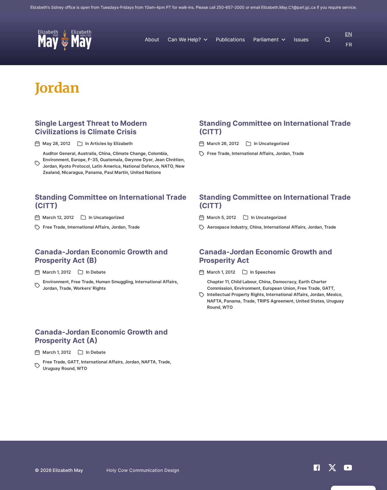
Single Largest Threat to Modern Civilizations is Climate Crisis (91, 127)
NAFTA (214, 301)
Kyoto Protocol (74, 166)
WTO (227, 307)
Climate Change (129, 153)
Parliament (266, 39)
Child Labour (243, 281)
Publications (230, 39)
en (348, 34)
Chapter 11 (218, 281)
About (152, 39)
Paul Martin (116, 172)
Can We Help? (184, 39)
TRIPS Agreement (275, 301)
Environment (56, 159)
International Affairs (252, 153)
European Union (279, 288)
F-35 (93, 159)
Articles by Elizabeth (111, 143)
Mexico (333, 294)
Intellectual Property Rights (235, 294)
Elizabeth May (68, 470)
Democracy (284, 281)
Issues (301, 39)
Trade (298, 153)
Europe (78, 159)
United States (310, 301)
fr (349, 45)
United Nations (145, 172)
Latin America (106, 166)
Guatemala (111, 159)
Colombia (157, 153)
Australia (87, 153)
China (104, 153)
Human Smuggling (114, 281)
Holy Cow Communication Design (143, 470)
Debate (98, 272)
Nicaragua (72, 172)
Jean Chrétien (169, 159)
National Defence (141, 166)
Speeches (265, 272)
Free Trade (218, 153)
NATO (167, 166)
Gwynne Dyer (138, 159)
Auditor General (59, 153)
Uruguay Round (59, 368)
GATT (327, 288)
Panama (93, 172)
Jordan (50, 166)
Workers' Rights (89, 288)
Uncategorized (274, 143)
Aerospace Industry (227, 227)
